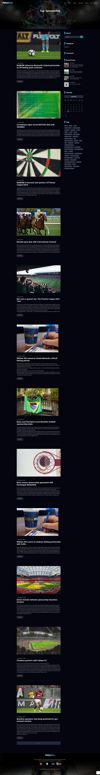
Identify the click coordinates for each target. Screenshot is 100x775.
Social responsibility (69, 157)
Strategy (74, 164)
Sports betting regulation (70, 161)
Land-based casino (68, 138)
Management (70, 142)
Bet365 (66, 125)
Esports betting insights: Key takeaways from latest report (76, 78)
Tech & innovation (68, 166)
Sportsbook (78, 161)
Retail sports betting (74, 155)
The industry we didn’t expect (75, 84)
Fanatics (78, 129)
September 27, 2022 (21, 597)
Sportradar (67, 159)
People (66, 151)
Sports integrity (68, 164)
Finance (70, 132)
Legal (75, 138)
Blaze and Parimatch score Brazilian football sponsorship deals (36, 423)
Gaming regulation (68, 134)
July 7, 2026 (72, 63)
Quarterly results (78, 153)
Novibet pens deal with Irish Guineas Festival (36, 242)
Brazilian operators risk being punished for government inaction (37, 720)
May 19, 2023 (20, 239)
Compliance (67, 129)
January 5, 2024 (21, 180)
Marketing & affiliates (69, 144)
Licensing (76, 140)
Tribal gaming (76, 166)
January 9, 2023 (21, 419)
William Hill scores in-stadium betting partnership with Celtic (39, 543)
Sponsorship (77, 157)
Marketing (77, 142)
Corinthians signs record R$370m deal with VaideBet (36, 126)
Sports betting (73, 159)
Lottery (80, 140)
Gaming (75, 132)
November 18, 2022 (21, 480)
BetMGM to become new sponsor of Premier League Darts (36, 184)
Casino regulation (76, 127)
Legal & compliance (69, 140)
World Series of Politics (69, 168)
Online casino (77, 147)
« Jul (66, 115)
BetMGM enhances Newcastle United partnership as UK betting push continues (38, 66)
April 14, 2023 (20, 296)
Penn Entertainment (79, 149)
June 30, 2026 (72, 82)
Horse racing (75, 136)
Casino (75, 125)
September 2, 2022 (21, 716)
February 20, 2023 (21, 356)
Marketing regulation (69, 147)
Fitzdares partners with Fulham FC (32, 660)
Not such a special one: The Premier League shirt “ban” (38, 300)
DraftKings (73, 129)
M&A (66, 142)
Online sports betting (69, 149)
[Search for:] (73, 36)
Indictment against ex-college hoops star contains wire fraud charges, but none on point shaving (76, 66)
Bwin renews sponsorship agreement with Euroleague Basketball (35, 483)
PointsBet (71, 151)
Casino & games (68, 127)
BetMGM (70, 125)
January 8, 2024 (21, 122)
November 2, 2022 (21, 539)
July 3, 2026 (72, 76)
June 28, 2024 (20, 63)
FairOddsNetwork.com (44, 769)
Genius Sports (76, 134)
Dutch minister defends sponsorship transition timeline (37, 601)
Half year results (68, 136)
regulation (67, 155)
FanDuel (66, 132)
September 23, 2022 (21, 658)
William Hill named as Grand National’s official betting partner (37, 359)
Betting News (66, 46)
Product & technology (69, 153)
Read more (20, 81)
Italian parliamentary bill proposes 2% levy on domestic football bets (76, 72)
